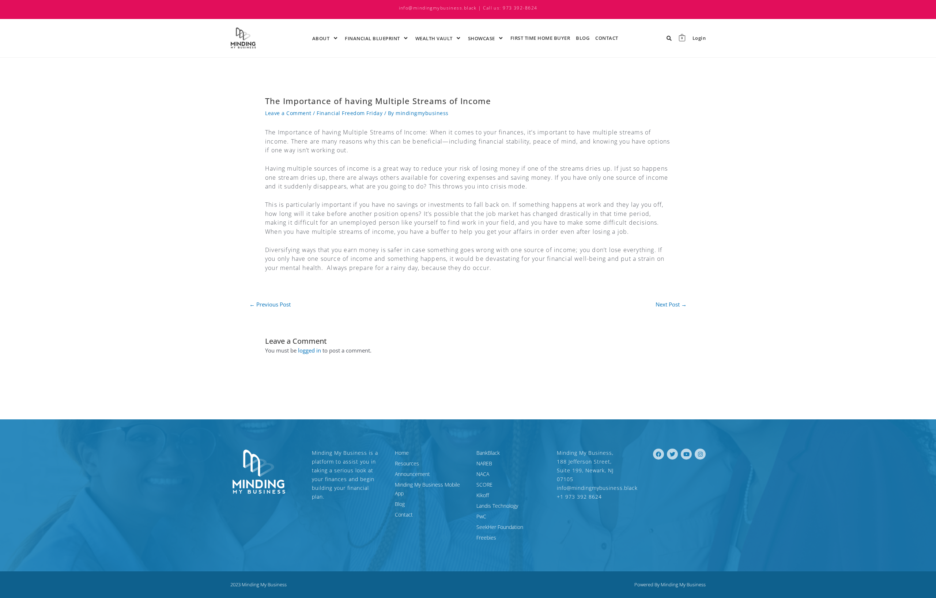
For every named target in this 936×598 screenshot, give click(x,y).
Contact (606, 38)
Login (699, 38)
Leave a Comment (288, 113)
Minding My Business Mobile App (427, 489)
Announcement (412, 474)
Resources (407, 463)
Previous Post (270, 304)
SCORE (484, 484)
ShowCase (481, 38)
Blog (582, 38)
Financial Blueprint (372, 38)
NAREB (484, 463)
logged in (309, 350)
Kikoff (482, 495)
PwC (481, 516)
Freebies (486, 537)
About (321, 38)
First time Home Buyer (540, 38)
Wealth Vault (434, 38)
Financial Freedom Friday (349, 113)
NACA (482, 474)
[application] (330, 38)
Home (402, 452)
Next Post (671, 304)
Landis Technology (497, 505)
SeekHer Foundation (499, 526)
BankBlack (488, 452)
